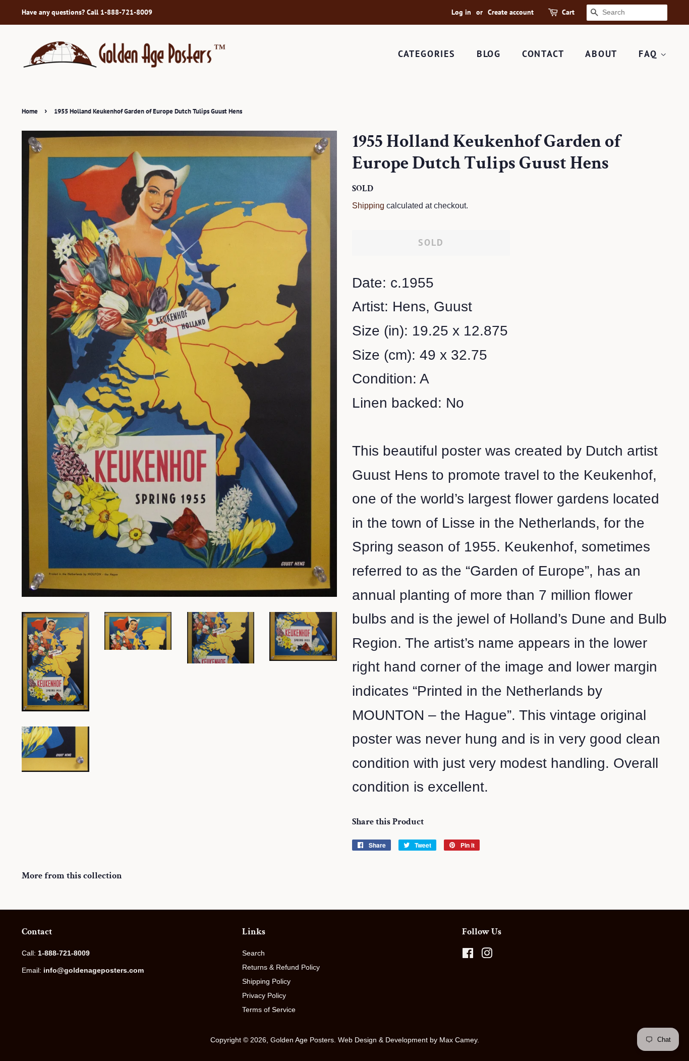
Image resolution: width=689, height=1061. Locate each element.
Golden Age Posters (302, 1040)
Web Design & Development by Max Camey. (408, 1040)
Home (30, 111)
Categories (426, 54)
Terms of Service (269, 1010)
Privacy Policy (264, 995)
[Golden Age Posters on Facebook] (468, 955)
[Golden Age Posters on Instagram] (486, 955)
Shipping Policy (266, 981)
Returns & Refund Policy (281, 967)
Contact (543, 54)
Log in (461, 12)
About (601, 54)
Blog (489, 54)
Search (253, 953)
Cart (568, 12)
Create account (511, 12)
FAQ (649, 54)
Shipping (368, 205)
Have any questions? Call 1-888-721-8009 (87, 12)
